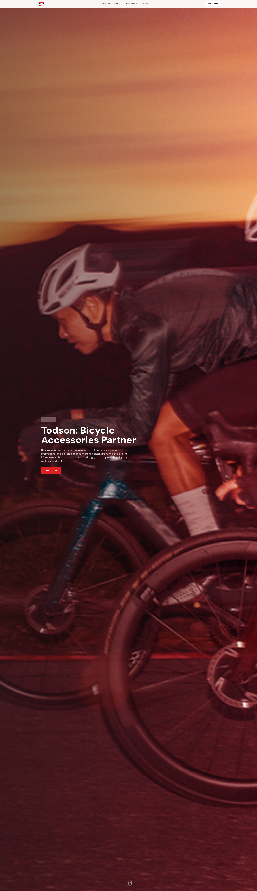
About (104, 4)
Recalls (145, 4)
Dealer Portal (212, 4)
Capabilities (130, 4)
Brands (117, 4)
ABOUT (49, 470)
